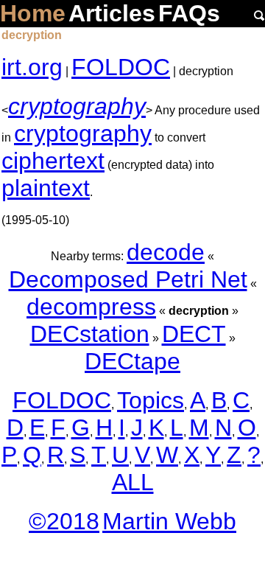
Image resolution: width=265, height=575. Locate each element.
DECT (194, 334)
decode (166, 252)
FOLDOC (120, 67)
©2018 (64, 521)
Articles (111, 13)
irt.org (32, 67)
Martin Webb (169, 521)
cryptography (77, 106)
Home (33, 13)
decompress (91, 306)
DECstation (89, 334)
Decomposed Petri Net (128, 279)
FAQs (189, 13)
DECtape (132, 361)
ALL (133, 482)
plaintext (45, 188)
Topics (150, 400)
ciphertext (53, 160)
